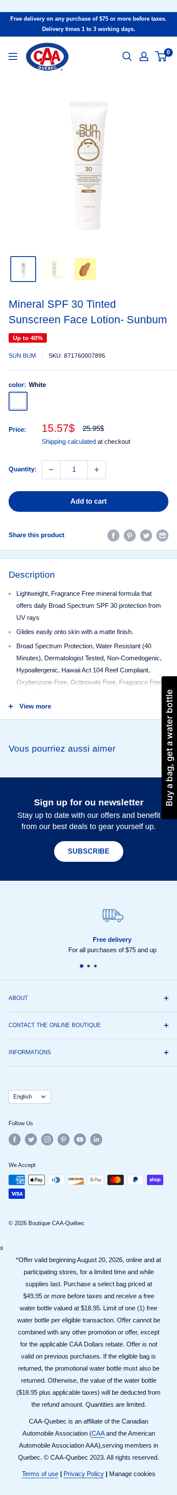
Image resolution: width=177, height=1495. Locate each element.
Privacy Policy (84, 1473)
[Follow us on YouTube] (80, 1139)
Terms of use (40, 1473)
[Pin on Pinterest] (130, 535)
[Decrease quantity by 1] (51, 470)
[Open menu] (13, 56)
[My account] (144, 56)
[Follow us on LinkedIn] (96, 1139)
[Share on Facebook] (113, 535)
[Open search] (127, 56)
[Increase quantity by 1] (97, 470)
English (22, 1096)
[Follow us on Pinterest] (64, 1139)
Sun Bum (22, 355)
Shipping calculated (69, 441)
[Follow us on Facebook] (15, 1139)
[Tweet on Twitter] (146, 535)
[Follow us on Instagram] (47, 1139)
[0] (161, 56)
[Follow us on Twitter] (31, 1139)
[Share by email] (162, 535)
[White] (18, 401)
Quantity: (23, 469)
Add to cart (88, 501)
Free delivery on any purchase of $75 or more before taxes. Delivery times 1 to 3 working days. (88, 23)
